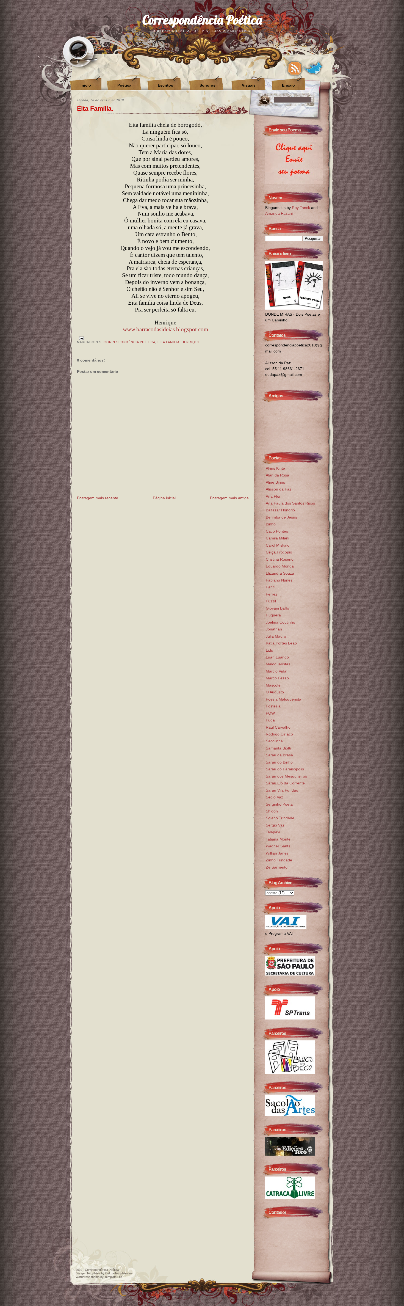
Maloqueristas (278, 664)
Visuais (249, 85)
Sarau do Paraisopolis (285, 769)
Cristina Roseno (280, 559)
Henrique (191, 342)
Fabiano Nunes (279, 580)
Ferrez (271, 594)
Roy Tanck (301, 207)
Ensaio (288, 85)
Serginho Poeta (279, 804)
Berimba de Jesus (281, 517)
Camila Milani (277, 538)
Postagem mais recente (97, 498)
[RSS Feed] (294, 68)
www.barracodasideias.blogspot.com (165, 329)
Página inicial (164, 498)
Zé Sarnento (276, 867)
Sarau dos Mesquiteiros (286, 776)
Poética (124, 85)
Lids (269, 650)
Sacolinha (274, 741)
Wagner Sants (278, 846)
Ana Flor (273, 496)
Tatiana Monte (278, 839)
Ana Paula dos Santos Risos (290, 503)
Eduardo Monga (280, 566)
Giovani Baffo (277, 608)
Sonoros (207, 85)
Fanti (270, 587)
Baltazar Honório (280, 510)
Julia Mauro (276, 636)
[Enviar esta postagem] (80, 338)
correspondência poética (129, 342)
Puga (270, 720)
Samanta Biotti (278, 748)
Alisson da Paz (278, 489)
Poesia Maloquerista (283, 699)
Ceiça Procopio (279, 552)
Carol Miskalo (277, 545)
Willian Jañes (277, 853)
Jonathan (274, 629)
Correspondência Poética (202, 19)
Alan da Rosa (277, 475)
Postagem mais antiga (229, 498)
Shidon (272, 811)
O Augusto (275, 692)
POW (270, 713)
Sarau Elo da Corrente (285, 783)
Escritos (165, 85)
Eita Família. (95, 108)
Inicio (86, 85)
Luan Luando (277, 657)
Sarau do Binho (279, 762)
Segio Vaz (274, 797)
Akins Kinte (275, 468)
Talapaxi (273, 832)
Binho (271, 524)
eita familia (168, 342)
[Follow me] (313, 68)
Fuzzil (271, 601)
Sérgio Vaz (275, 825)
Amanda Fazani (279, 213)
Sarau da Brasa (279, 755)
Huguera (273, 615)
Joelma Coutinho (280, 622)
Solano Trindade (280, 818)
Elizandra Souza (280, 573)
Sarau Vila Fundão (282, 790)
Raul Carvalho (278, 727)
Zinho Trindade (279, 860)
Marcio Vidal (276, 671)
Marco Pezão (277, 678)
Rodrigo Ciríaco (279, 734)
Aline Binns (275, 482)
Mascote (273, 685)
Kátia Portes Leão (281, 643)
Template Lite (113, 1277)
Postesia (273, 706)
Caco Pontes (277, 531)
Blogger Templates (88, 1273)
